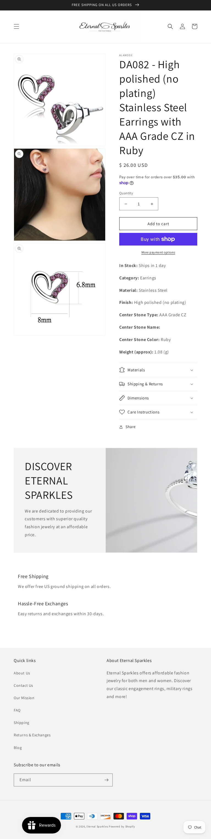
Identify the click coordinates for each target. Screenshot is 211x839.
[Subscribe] (106, 779)
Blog (18, 747)
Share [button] (131, 426)
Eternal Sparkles (97, 826)
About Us (22, 673)
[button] (16, 26)
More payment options (158, 252)
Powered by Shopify (122, 826)
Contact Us (23, 685)
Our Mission (24, 697)
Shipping (21, 722)
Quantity (126, 193)
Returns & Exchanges (32, 734)
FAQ (17, 710)
